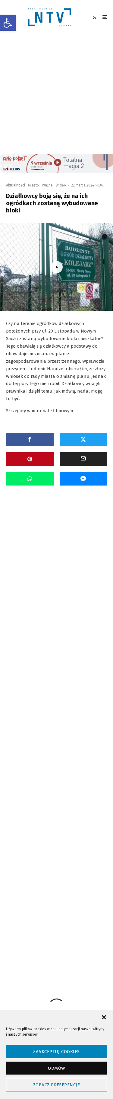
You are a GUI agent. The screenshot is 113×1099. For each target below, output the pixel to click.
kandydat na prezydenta (51, 849)
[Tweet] (83, 439)
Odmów (56, 1068)
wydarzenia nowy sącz (49, 936)
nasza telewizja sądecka (50, 871)
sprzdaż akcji (42, 904)
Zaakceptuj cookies (56, 1051)
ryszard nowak (43, 893)
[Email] (83, 459)
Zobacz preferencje (56, 1085)
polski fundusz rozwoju (66, 882)
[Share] (30, 439)
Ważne (47, 185)
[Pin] (30, 459)
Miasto (33, 185)
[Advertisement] (56, 94)
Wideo (61, 185)
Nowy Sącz (87, 871)
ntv (34, 882)
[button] (8, 23)
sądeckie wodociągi (79, 893)
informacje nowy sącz (76, 838)
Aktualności (15, 185)
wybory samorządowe (48, 925)
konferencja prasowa (48, 860)
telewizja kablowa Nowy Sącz (54, 914)
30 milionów (40, 838)
